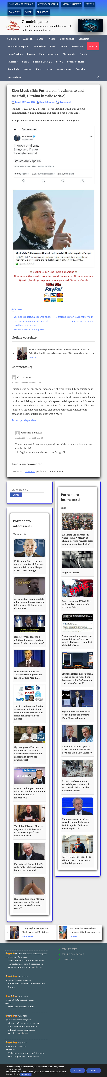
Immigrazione (15, 53)
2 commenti (65, 102)
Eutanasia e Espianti (18, 46)
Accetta (77, 1070)
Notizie (83, 53)
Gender (64, 46)
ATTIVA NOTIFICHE (72, 4)
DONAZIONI (14, 12)
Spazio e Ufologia (42, 61)
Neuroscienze (64, 69)
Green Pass (78, 46)
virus (49, 69)
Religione (13, 61)
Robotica (80, 69)
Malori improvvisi (48, 53)
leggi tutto (37, 967)
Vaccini (27, 69)
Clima (52, 38)
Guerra (93, 46)
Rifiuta (94, 1070)
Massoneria (69, 53)
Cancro (41, 38)
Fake (52, 46)
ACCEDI (28, 12)
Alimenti (27, 38)
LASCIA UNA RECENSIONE (21, 4)
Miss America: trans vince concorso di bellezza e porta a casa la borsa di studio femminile (35, 930)
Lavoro (31, 53)
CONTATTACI (68, 959)
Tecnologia (13, 69)
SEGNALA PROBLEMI (48, 4)
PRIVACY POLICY (69, 949)
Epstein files (14, 76)
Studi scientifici (75, 61)
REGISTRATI (42, 12)
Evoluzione (40, 46)
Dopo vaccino (67, 38)
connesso (30, 471)
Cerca (16, 494)
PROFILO (90, 4)
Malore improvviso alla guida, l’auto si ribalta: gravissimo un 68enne (86, 930)
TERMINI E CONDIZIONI (73, 954)
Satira (25, 61)
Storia (59, 61)
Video (39, 69)
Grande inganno (47, 102)
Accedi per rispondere (24, 420)
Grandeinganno (35, 21)
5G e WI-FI (13, 38)
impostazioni (25, 1074)
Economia (84, 38)
